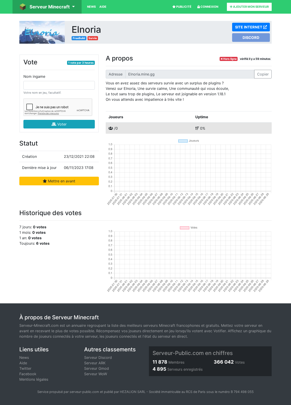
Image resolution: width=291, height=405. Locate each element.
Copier (263, 74)
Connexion (209, 6)
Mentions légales (33, 379)
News (91, 6)
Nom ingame (34, 76)
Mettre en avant (61, 181)
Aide (102, 6)
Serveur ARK (94, 363)
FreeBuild (79, 38)
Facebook (27, 374)
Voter (61, 124)
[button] (47, 7)
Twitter (25, 368)
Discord (251, 37)
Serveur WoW (95, 374)
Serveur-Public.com (178, 353)
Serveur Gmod (96, 368)
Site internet (249, 27)
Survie (92, 38)
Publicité (183, 6)
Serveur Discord (98, 357)
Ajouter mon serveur (250, 6)
